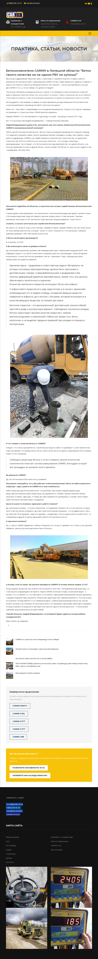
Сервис (9, 850)
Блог (8, 841)
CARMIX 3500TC (20, 706)
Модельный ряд (12, 837)
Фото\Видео (11, 845)
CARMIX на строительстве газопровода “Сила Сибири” (37, 639)
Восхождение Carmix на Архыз (28, 673)
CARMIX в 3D (76, 21)
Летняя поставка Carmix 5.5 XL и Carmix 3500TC (34, 658)
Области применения (50, 21)
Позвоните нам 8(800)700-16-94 (29, 768)
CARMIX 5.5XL (19, 714)
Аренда (9, 858)
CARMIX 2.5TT (19, 729)
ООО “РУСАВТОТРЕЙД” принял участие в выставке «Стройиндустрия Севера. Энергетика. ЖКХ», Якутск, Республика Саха (52, 664)
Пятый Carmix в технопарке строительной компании (37, 649)
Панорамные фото (78, 24)
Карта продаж (56, 850)
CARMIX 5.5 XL (15, 88)
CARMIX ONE (18, 737)
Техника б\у (11, 854)
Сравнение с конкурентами (62, 837)
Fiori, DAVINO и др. (18, 27)
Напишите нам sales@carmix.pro (30, 775)
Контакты (10, 862)
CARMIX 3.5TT (19, 721)
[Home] (15, 14)
